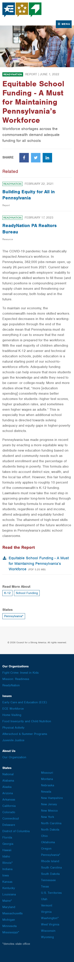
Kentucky (8, 888)
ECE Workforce (13, 709)
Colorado (8, 812)
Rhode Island (50, 861)
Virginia (46, 912)
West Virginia (50, 924)
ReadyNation (12, 74)
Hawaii (6, 850)
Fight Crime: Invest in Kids (20, 673)
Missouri (47, 773)
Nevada (46, 792)
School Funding (27, 593)
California (9, 806)
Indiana (7, 869)
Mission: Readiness (15, 679)
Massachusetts (12, 913)
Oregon (46, 849)
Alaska (6, 787)
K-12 (7, 593)
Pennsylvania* (13, 616)
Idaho (6, 856)
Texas (45, 886)
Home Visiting (11, 715)
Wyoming (47, 937)
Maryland (8, 907)
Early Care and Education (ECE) (24, 702)
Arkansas (8, 800)
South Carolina (51, 868)
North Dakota (50, 830)
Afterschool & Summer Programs (24, 734)
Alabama (8, 781)
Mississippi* (10, 932)
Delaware (8, 825)
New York (47, 817)
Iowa (5, 875)
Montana (47, 779)
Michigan (8, 920)
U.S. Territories (51, 893)
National (8, 774)
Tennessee (48, 880)
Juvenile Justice (13, 740)
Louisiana (9, 894)
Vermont (46, 905)
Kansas (7, 882)
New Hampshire (52, 798)
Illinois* (7, 863)
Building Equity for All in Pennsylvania (28, 195)
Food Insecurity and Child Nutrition (26, 721)
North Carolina (51, 823)
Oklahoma (48, 842)
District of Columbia (16, 831)
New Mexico (49, 811)
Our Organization (14, 757)
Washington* (50, 918)
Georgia (7, 844)
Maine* (7, 901)
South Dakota (50, 874)
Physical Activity (13, 728)
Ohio (44, 836)
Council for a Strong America (22, 9)
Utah (44, 899)
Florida (7, 837)
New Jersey (49, 804)
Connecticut (10, 819)
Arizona (7, 793)
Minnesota (9, 926)
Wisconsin (48, 931)
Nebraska (47, 785)
